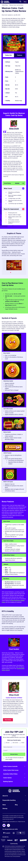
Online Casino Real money (10, 770)
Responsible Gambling (9, 800)
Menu (25, 1)
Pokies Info (8, 55)
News (4, 805)
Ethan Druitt (14, 129)
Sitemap (5, 808)
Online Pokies (5, 5)
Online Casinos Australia (10, 766)
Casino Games (7, 778)
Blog (16, 805)
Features (19, 55)
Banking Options (8, 781)
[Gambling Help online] (21, 833)
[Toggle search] (20, 2)
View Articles (8, 719)
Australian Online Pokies (10, 774)
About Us (5, 796)
